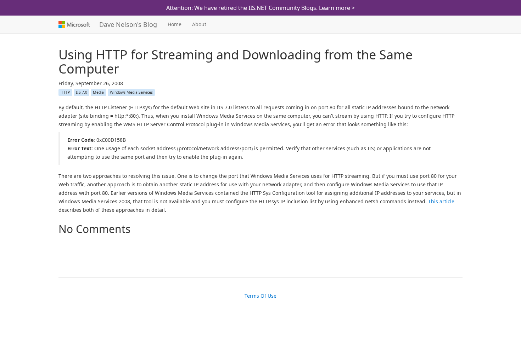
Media (98, 92)
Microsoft (73, 24)
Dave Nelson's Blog (128, 24)
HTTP (65, 92)
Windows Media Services (131, 92)
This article (441, 201)
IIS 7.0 (81, 92)
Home (174, 24)
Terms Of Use (260, 295)
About (199, 24)
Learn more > (337, 8)
